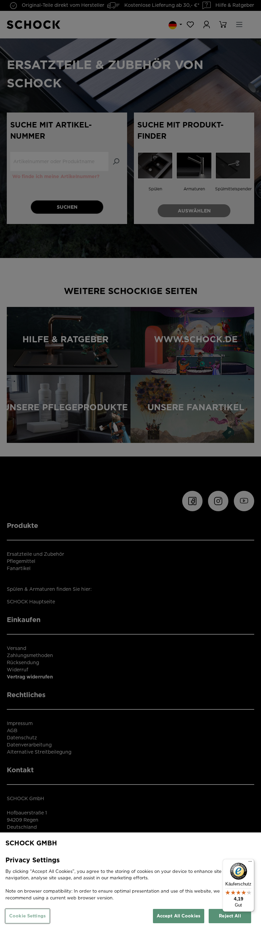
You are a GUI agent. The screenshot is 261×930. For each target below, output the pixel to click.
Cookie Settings (27, 915)
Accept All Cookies (179, 915)
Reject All (230, 915)
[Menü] (250, 863)
